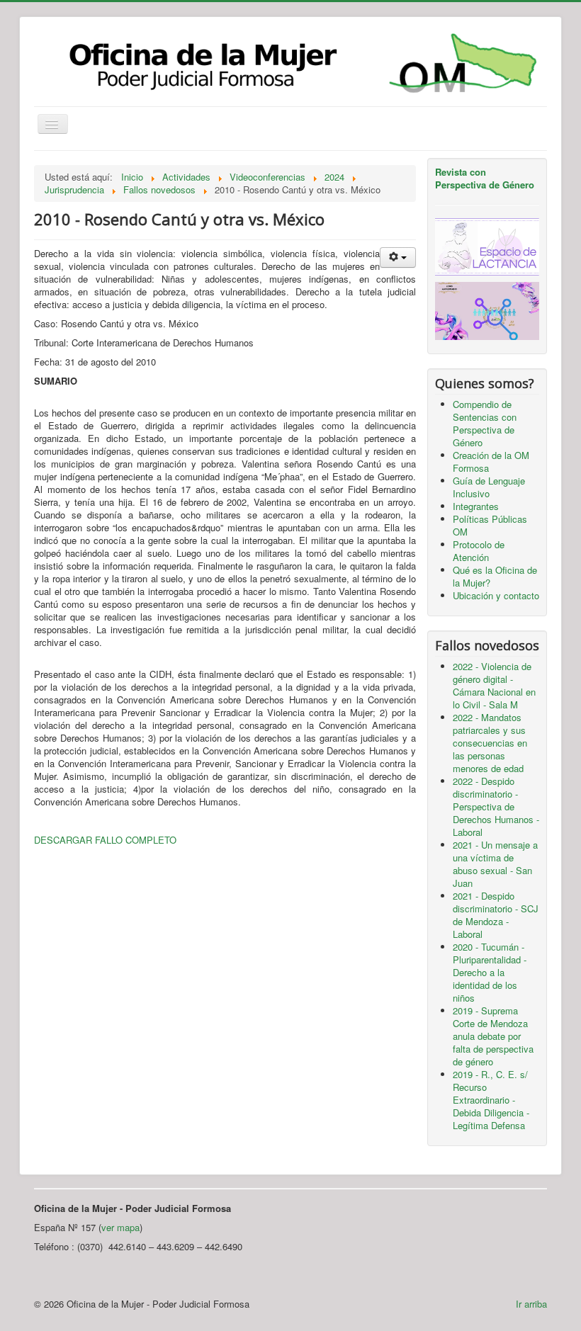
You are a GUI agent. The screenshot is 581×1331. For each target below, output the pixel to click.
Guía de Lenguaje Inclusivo (489, 487)
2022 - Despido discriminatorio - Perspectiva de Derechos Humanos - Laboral (496, 806)
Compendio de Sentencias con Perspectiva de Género (485, 423)
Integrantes (476, 506)
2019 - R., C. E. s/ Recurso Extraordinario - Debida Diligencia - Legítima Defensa (491, 1099)
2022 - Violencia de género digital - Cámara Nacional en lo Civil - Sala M (494, 685)
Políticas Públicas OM (490, 525)
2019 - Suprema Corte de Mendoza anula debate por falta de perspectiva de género (493, 1036)
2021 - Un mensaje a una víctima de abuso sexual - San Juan (495, 864)
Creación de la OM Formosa (491, 461)
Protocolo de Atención (478, 551)
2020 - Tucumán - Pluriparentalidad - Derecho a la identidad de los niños (489, 972)
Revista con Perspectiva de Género (484, 178)
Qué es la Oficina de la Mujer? (495, 576)
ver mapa (120, 1227)
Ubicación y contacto (496, 595)
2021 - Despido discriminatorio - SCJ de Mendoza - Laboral (495, 915)
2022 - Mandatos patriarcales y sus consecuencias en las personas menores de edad (490, 742)
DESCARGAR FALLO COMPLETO (105, 839)
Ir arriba (531, 1303)
